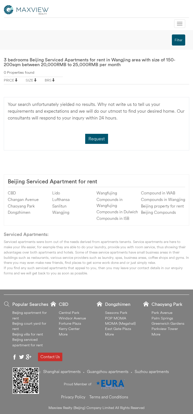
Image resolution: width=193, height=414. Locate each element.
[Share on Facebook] (14, 357)
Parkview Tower (165, 328)
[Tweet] (21, 357)
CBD (12, 192)
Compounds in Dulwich (117, 211)
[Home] (26, 9)
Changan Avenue (23, 199)
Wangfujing (106, 192)
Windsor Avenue (72, 318)
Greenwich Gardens (168, 323)
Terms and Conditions (108, 396)
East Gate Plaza (118, 328)
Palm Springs (162, 318)
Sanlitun (59, 206)
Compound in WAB (158, 192)
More (63, 334)
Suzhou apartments (152, 371)
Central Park (69, 312)
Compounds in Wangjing (163, 199)
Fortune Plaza (70, 323)
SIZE (29, 80)
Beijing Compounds (158, 212)
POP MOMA (115, 318)
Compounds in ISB (112, 218)
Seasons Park (116, 312)
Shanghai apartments (62, 371)
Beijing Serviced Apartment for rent (52, 181)
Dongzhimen (19, 212)
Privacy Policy (73, 396)
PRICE (9, 80)
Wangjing (60, 212)
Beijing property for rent (162, 206)
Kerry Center (69, 328)
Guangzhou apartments (107, 371)
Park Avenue (162, 312)
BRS (48, 80)
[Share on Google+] (28, 357)
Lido (56, 192)
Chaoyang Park (21, 206)
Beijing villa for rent (27, 334)
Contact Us (50, 356)
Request (96, 139)
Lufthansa (61, 199)
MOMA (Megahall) (120, 323)
